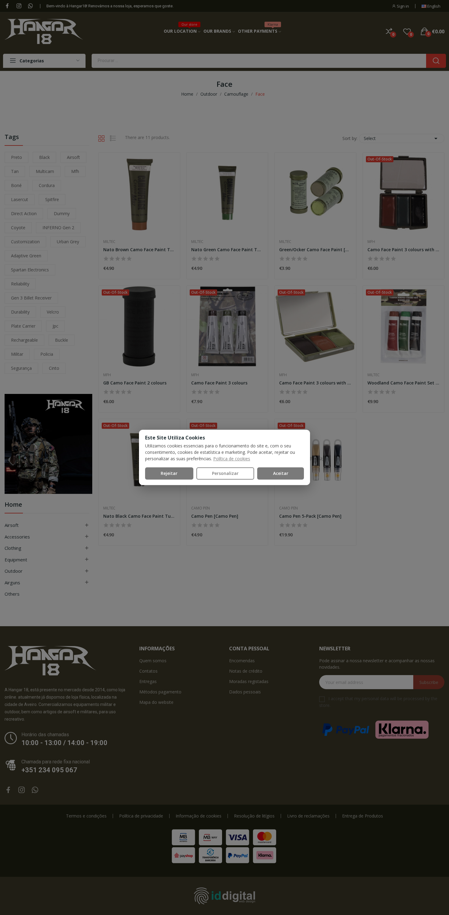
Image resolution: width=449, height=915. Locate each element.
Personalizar (225, 473)
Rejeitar (169, 473)
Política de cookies (231, 458)
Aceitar (280, 473)
